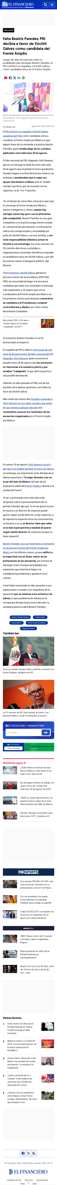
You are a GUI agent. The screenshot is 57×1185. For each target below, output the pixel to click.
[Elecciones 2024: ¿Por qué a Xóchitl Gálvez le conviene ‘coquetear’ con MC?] (47, 323)
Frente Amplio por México (37, 623)
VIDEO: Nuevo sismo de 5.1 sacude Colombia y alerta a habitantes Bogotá (36, 939)
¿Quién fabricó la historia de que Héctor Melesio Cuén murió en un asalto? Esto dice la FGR (35, 771)
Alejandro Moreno (28, 628)
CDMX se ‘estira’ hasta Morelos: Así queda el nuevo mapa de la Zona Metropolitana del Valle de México (36, 801)
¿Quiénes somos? (14, 1180)
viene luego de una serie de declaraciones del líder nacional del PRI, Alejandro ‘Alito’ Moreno (28, 354)
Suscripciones (42, 1180)
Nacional (8, 30)
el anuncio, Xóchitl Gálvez (22, 272)
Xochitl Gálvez (40, 617)
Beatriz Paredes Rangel (20, 617)
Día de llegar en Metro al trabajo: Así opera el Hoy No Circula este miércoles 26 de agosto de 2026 (37, 786)
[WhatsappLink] (28, 747)
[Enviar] (46, 732)
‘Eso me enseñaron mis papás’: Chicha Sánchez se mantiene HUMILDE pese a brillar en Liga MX (35, 900)
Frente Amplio (32, 486)
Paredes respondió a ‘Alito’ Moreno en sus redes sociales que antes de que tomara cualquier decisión (28, 403)
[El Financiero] (18, 4)
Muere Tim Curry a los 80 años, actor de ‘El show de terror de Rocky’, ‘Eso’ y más (37, 969)
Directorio (29, 1180)
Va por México (16, 623)
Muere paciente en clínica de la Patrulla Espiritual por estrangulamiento (34, 954)
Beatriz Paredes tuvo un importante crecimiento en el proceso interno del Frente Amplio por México (28, 548)
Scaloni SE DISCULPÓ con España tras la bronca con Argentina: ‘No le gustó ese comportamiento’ (37, 915)
